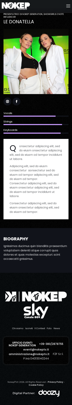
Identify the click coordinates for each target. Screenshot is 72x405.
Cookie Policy (36, 384)
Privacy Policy (55, 381)
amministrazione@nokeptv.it (29, 354)
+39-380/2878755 (51, 344)
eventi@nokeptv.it (36, 349)
